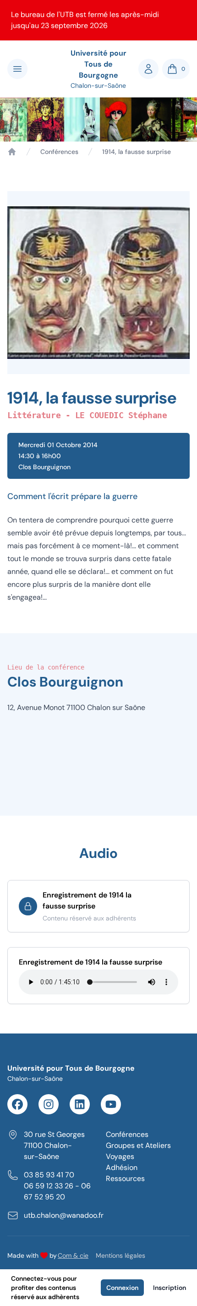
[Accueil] (11, 151)
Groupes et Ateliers (138, 1145)
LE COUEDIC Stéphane (121, 415)
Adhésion (121, 1167)
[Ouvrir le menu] (17, 69)
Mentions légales (120, 1255)
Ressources (125, 1178)
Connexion (122, 1287)
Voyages (120, 1156)
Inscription (169, 1287)
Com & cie (73, 1255)
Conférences (59, 152)
